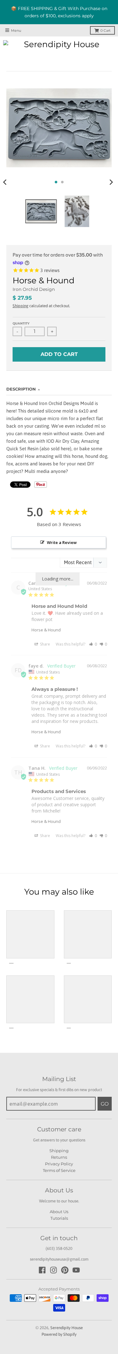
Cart (105, 30)
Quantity (21, 323)
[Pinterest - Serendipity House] (65, 1270)
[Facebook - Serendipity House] (42, 1270)
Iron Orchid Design (34, 289)
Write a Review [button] (62, 542)
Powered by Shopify (59, 1334)
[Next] (111, 182)
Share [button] (44, 644)
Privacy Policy (59, 1163)
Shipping (20, 305)
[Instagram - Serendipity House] (53, 1270)
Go (105, 1104)
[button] (93, 644)
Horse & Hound (46, 630)
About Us (59, 1211)
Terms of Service (59, 1170)
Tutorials (59, 1218)
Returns (59, 1157)
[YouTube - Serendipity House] (76, 1270)
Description (21, 388)
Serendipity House (66, 1327)
